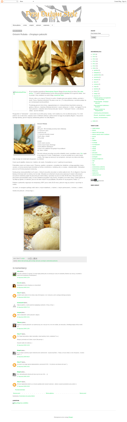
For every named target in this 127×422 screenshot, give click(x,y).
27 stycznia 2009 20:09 (23, 386)
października (97, 75)
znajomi (31, 25)
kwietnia (96, 89)
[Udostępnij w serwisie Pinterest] (36, 258)
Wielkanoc (95, 171)
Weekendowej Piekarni (51, 91)
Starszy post (83, 393)
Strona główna (17, 25)
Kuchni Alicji (67, 91)
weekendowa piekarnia (51, 260)
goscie (94, 136)
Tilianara (19, 322)
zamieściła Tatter (59, 95)
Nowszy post (16, 393)
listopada (96, 72)
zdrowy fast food (96, 175)
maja (95, 86)
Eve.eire (19, 283)
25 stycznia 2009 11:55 (23, 328)
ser (93, 163)
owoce (94, 150)
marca (96, 91)
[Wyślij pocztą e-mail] (29, 258)
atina (18, 271)
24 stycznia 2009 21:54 (23, 277)
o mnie (25, 25)
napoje (94, 146)
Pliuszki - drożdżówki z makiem (102, 115)
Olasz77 (19, 293)
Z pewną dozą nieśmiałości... (101, 113)
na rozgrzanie (96, 144)
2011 (94, 63)
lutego (96, 93)
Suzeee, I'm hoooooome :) (101, 117)
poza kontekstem (96, 154)
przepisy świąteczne (97, 158)
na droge (33, 260)
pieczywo (38, 260)
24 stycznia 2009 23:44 (23, 297)
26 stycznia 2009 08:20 (23, 356)
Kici (82, 153)
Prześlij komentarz (20, 390)
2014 (94, 56)
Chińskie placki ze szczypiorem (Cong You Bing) (102, 98)
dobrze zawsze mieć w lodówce (100, 134)
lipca (95, 82)
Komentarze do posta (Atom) (27, 396)
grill (29, 260)
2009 (94, 68)
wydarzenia (95, 173)
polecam (38, 25)
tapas (93, 165)
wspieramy (46, 25)
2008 (94, 121)
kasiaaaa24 (20, 302)
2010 (94, 66)
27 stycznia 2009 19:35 (23, 376)
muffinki (94, 140)
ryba (93, 160)
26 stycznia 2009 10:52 (23, 366)
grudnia (96, 70)
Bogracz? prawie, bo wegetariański (99, 110)
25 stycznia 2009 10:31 (23, 317)
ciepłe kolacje (96, 128)
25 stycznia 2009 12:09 (23, 345)
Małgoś (19, 350)
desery (94, 130)
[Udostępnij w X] (33, 258)
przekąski (43, 260)
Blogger (71, 417)
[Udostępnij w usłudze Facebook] (34, 258)
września (96, 77)
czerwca (96, 84)
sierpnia (96, 79)
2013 (94, 59)
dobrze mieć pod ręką (23, 260)
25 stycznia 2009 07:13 (23, 307)
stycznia (96, 96)
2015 (94, 54)
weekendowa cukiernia (98, 167)
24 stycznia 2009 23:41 (23, 287)
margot (19, 312)
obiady (94, 148)
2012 (94, 61)
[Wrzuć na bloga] (31, 258)
